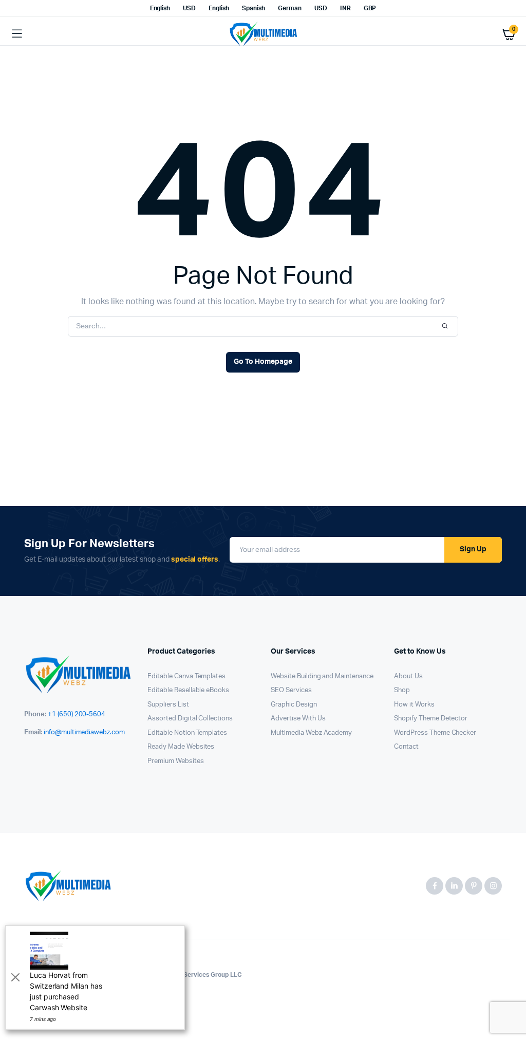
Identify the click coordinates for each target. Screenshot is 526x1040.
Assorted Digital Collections (190, 718)
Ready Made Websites (180, 747)
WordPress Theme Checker (435, 733)
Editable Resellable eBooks (188, 690)
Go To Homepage (263, 361)
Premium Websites (175, 761)
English (160, 8)
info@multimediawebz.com (84, 732)
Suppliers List (168, 704)
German (290, 8)
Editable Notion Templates (187, 733)
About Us (408, 676)
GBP (370, 8)
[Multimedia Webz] (263, 33)
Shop (402, 690)
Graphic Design (294, 704)
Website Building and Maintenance (322, 676)
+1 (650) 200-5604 (77, 714)
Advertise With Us (298, 718)
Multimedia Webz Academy (311, 733)
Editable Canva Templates (186, 676)
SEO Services (291, 690)
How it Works (414, 704)
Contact (406, 747)
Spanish (253, 8)
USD (189, 8)
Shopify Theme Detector (430, 718)
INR (345, 8)
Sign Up (473, 549)
